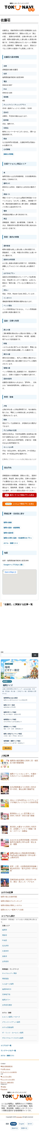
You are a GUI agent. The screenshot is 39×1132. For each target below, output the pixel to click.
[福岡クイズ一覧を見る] (19, 669)
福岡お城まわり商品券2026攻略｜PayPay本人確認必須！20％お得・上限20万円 (23, 855)
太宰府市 (5, 961)
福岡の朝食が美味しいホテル (11, 905)
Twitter (4, 1087)
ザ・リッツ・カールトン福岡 (12, 1033)
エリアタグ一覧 (6, 1045)
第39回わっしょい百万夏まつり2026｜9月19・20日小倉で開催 (22, 815)
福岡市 (4, 930)
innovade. (19, 1117)
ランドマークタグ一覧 (8, 1050)
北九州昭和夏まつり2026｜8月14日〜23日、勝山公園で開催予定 (23, 788)
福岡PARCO (6, 989)
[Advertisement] (19, 626)
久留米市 (5, 951)
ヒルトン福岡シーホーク (11, 1017)
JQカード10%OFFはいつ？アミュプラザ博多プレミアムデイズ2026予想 (24, 801)
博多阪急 (5, 978)
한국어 (30, 1124)
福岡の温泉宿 (8, 533)
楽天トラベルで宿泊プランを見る (22, 495)
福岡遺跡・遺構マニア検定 (14, 742)
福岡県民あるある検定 (15, 699)
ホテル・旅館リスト (11, 543)
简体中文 (15, 1128)
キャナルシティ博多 (9, 973)
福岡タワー (6, 1000)
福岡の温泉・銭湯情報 (12, 528)
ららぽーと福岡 (8, 984)
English (21, 1124)
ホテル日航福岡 (8, 1027)
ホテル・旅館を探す (8, 1082)
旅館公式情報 (8, 154)
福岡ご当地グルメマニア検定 (13, 735)
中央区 (4, 940)
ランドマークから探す (8, 1079)
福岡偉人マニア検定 (13, 728)
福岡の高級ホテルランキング (11, 901)
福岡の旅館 (8, 522)
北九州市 (5, 946)
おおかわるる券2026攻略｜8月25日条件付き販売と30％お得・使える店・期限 (24, 842)
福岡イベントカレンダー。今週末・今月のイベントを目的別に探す (24, 775)
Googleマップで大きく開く (14, 565)
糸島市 (4, 956)
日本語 (13, 1124)
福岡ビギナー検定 (9, 706)
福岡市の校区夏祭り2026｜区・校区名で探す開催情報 (24, 762)
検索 (2, 652)
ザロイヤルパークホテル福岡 (12, 1038)
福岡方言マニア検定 (12, 713)
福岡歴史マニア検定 (13, 720)
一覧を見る (7, 748)
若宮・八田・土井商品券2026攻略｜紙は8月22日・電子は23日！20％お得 (24, 868)
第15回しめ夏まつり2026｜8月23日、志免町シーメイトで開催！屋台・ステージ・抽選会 (23, 829)
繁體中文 (24, 1128)
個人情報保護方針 (7, 1066)
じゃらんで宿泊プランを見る (23, 504)
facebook (4, 1089)
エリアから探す (7, 1076)
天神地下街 (6, 994)
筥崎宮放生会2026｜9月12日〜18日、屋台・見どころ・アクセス (23, 881)
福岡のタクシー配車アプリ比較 (12, 910)
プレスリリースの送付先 (9, 1072)
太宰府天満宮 (7, 1005)
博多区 (4, 935)
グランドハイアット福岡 (11, 1022)
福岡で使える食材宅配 (9, 897)
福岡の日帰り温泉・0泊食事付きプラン (18, 538)
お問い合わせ (6, 1069)
